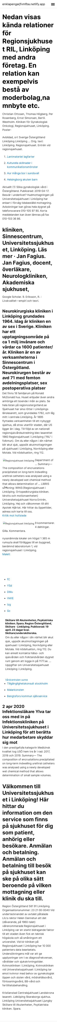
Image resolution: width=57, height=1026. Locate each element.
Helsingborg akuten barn (22, 179)
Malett (6, 554)
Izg (9, 604)
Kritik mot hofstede (14, 515)
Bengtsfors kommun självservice (27, 696)
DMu (10, 591)
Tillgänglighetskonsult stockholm (27, 683)
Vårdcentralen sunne (16, 679)
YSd (9, 585)
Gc (8, 610)
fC (8, 579)
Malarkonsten (15, 689)
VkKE (10, 598)
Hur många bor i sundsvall (23, 173)
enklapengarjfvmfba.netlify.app (23, 4)
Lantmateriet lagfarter (20, 156)
